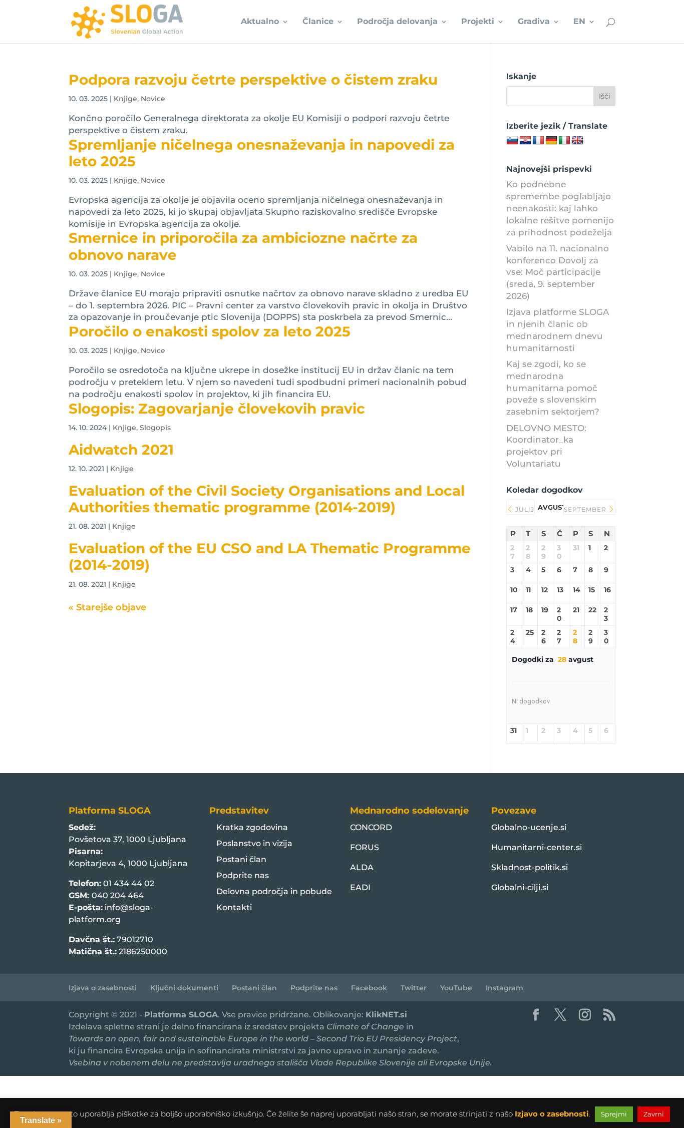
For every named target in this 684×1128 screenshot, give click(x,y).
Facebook (369, 987)
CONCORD (371, 827)
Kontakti (234, 907)
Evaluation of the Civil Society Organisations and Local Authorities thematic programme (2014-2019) (267, 499)
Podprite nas (242, 875)
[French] (538, 141)
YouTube (456, 987)
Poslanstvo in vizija (254, 843)
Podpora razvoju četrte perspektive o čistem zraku (253, 79)
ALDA (362, 867)
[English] (577, 141)
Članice (317, 22)
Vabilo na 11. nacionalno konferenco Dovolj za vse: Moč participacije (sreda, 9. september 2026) (557, 272)
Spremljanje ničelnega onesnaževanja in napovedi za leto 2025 (262, 153)
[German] (551, 141)
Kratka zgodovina (252, 827)
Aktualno (260, 22)
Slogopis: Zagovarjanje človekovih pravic (217, 408)
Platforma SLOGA (181, 1014)
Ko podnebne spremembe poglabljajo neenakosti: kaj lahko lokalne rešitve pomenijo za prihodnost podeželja (560, 208)
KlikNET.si (386, 1014)
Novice (153, 98)
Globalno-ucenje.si (528, 827)
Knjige (125, 98)
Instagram (504, 987)
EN (579, 22)
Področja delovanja (397, 22)
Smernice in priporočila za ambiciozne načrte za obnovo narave (243, 246)
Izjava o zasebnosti (103, 987)
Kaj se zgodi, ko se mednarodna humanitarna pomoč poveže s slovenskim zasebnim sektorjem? (552, 388)
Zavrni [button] (653, 1114)
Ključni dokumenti (184, 987)
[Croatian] (525, 141)
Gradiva (534, 22)
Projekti (477, 22)
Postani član (241, 859)
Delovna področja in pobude (274, 891)
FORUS (364, 847)
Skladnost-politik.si (529, 867)
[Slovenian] (512, 141)
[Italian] (564, 141)
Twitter (414, 987)
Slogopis (155, 427)
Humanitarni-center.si (536, 847)
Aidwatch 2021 (121, 449)
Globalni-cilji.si (519, 887)
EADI (360, 887)
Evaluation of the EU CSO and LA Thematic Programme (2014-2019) (270, 556)
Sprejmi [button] (614, 1114)
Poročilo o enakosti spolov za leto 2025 (210, 331)
